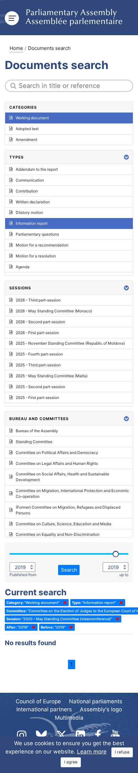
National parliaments (95, 701)
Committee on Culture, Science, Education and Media (63, 523)
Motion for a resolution (36, 256)
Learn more (92, 751)
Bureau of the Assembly (37, 430)
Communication (30, 180)
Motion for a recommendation (42, 245)
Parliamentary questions (37, 234)
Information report (31, 223)
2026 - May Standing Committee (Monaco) (54, 310)
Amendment (26, 139)
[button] (126, 157)
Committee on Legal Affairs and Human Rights (57, 463)
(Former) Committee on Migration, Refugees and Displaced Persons (68, 510)
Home (16, 48)
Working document (32, 117)
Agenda (23, 266)
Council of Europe (38, 701)
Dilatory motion (29, 212)
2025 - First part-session (37, 397)
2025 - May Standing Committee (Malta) (52, 375)
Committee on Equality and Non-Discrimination (57, 534)
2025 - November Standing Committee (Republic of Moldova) (70, 343)
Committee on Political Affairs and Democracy (57, 452)
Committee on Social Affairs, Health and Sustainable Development (62, 477)
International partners (44, 709)
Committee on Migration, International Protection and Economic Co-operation (72, 493)
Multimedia (69, 717)
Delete (63, 602)
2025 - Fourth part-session (39, 354)
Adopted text (27, 128)
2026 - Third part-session (38, 300)
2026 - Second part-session (40, 321)
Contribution (27, 191)
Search (69, 570)
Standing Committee (34, 441)
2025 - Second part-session (40, 386)
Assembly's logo (101, 709)
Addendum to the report (37, 169)
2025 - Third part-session (38, 365)
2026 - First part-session (37, 332)
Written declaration (33, 201)
